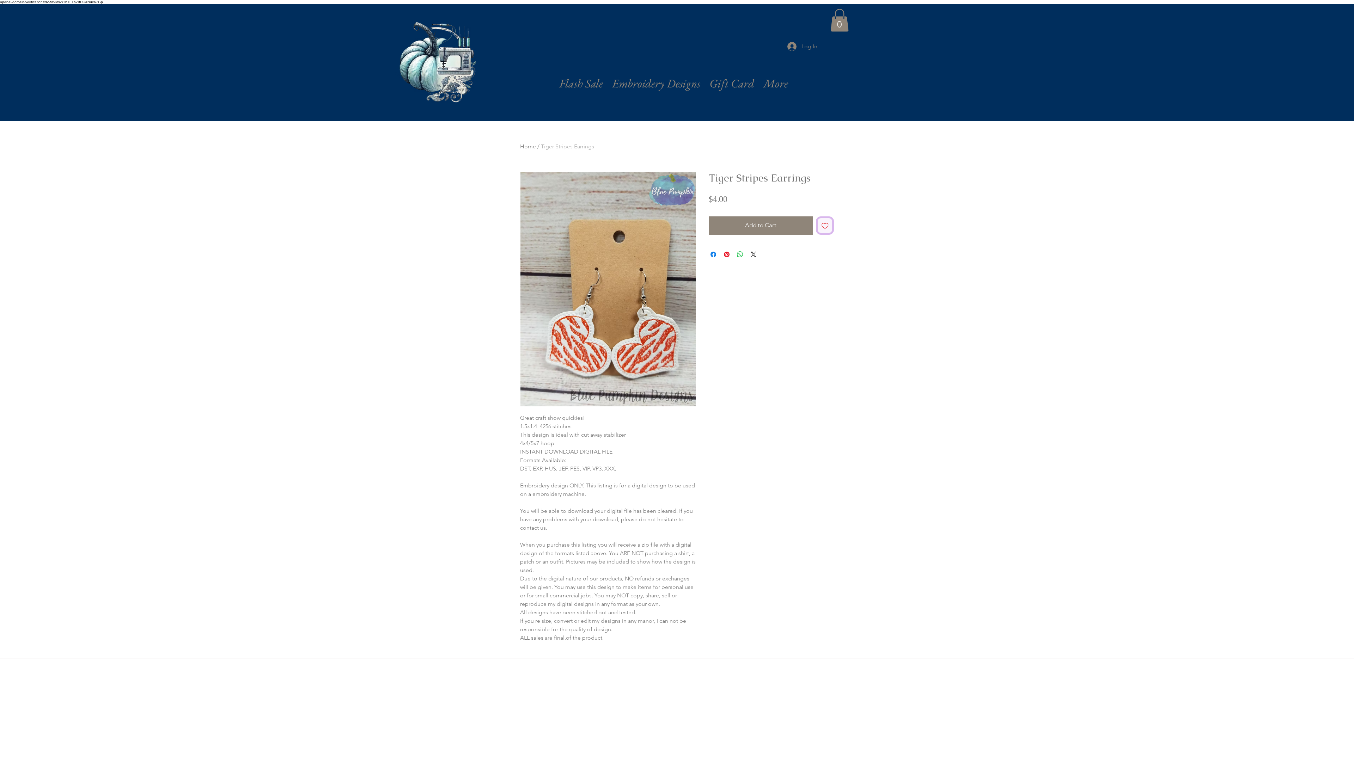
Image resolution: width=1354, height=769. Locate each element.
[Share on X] (753, 254)
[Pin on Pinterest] (726, 254)
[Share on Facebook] (713, 254)
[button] (839, 20)
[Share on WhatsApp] (740, 254)
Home (528, 146)
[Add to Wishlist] (825, 225)
